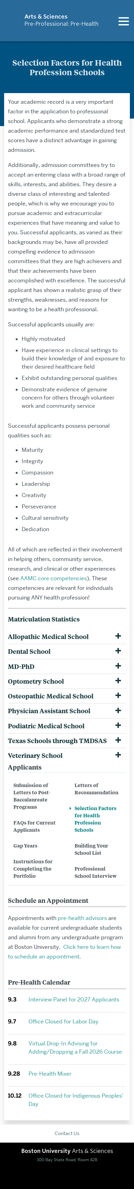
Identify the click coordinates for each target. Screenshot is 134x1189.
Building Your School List (91, 849)
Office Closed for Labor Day (64, 1021)
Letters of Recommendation (97, 788)
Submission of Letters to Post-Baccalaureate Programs (32, 795)
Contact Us (67, 1133)
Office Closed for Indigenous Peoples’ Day (76, 1100)
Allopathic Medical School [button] (48, 636)
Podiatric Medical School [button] (46, 726)
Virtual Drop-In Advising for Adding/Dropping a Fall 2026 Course (75, 1047)
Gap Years (25, 845)
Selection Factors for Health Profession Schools (95, 818)
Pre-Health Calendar (39, 982)
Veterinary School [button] (35, 755)
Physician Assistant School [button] (49, 711)
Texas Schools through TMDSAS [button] (57, 741)
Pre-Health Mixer (50, 1073)
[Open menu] (123, 20)
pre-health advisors (82, 918)
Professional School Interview (95, 872)
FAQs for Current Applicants (34, 826)
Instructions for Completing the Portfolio (33, 868)
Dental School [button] (29, 651)
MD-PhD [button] (21, 666)
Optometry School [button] (36, 681)
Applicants (25, 767)
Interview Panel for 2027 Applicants (74, 999)
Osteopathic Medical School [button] (50, 696)
